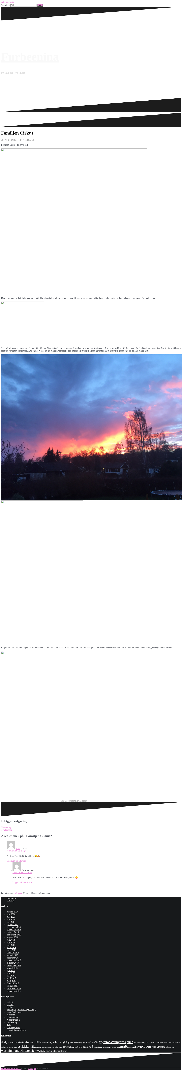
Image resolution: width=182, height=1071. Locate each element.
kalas (151, 1042)
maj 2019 (11, 922)
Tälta (9, 1025)
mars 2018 (11, 950)
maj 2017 (11, 975)
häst (135, 1042)
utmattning (98, 1047)
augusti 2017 (12, 968)
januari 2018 (12, 955)
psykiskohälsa (27, 1046)
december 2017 (14, 958)
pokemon (4, 1047)
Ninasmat (11, 1014)
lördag (84, 801)
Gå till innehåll (7, 2)
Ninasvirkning (13, 1020)
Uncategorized (13, 1027)
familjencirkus (74, 801)
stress (66, 1046)
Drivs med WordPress (11, 1068)
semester (46, 1047)
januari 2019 (12, 924)
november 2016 (14, 991)
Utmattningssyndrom (16, 1030)
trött (76, 1047)
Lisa (18, 848)
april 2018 (11, 947)
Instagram (11, 898)
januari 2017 (12, 986)
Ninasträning (12, 1017)
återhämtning (60, 1050)
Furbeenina (30, 56)
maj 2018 (11, 945)
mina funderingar (14, 1012)
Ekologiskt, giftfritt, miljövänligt (21, 1009)
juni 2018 (11, 942)
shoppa (51, 1047)
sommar (59, 1047)
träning (71, 1047)
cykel (53, 1042)
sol (56, 1047)
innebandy (141, 1042)
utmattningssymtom (109, 1047)
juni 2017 (11, 973)
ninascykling (157, 1042)
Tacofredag (6, 827)
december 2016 (14, 988)
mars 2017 (11, 981)
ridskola (40, 1047)
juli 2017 (11, 970)
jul (147, 1042)
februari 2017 (13, 983)
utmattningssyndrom (134, 1046)
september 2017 (14, 965)
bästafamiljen (23, 1042)
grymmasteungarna (112, 1042)
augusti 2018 (12, 937)
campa (32, 1042)
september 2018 (14, 935)
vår (173, 1047)
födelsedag (78, 1042)
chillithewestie (42, 1042)
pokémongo (13, 1047)
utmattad (87, 1046)
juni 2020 (11, 914)
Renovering (12, 1022)
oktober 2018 (13, 932)
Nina (25, 140)
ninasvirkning (166, 1042)
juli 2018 (11, 940)
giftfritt (86, 1042)
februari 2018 (13, 952)
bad (16, 1042)
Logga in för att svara (16, 861)
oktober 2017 (13, 963)
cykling (66, 1042)
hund (130, 1042)
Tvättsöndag (6, 830)
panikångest (176, 1042)
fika (71, 1042)
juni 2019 (11, 919)
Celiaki (10, 1002)
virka (154, 1047)
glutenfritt (93, 1042)
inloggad (18, 893)
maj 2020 (11, 917)
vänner (168, 1047)
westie (40, 1050)
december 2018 (14, 927)
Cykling (10, 1004)
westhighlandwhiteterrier (18, 1050)
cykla (58, 1042)
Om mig (10, 900)
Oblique (32, 1068)
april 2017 (11, 978)
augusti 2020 (12, 911)
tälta (80, 1047)
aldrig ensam (7, 1042)
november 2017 (14, 960)
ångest (49, 1051)
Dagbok (30, 140)
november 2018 (14, 929)
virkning (161, 1046)
